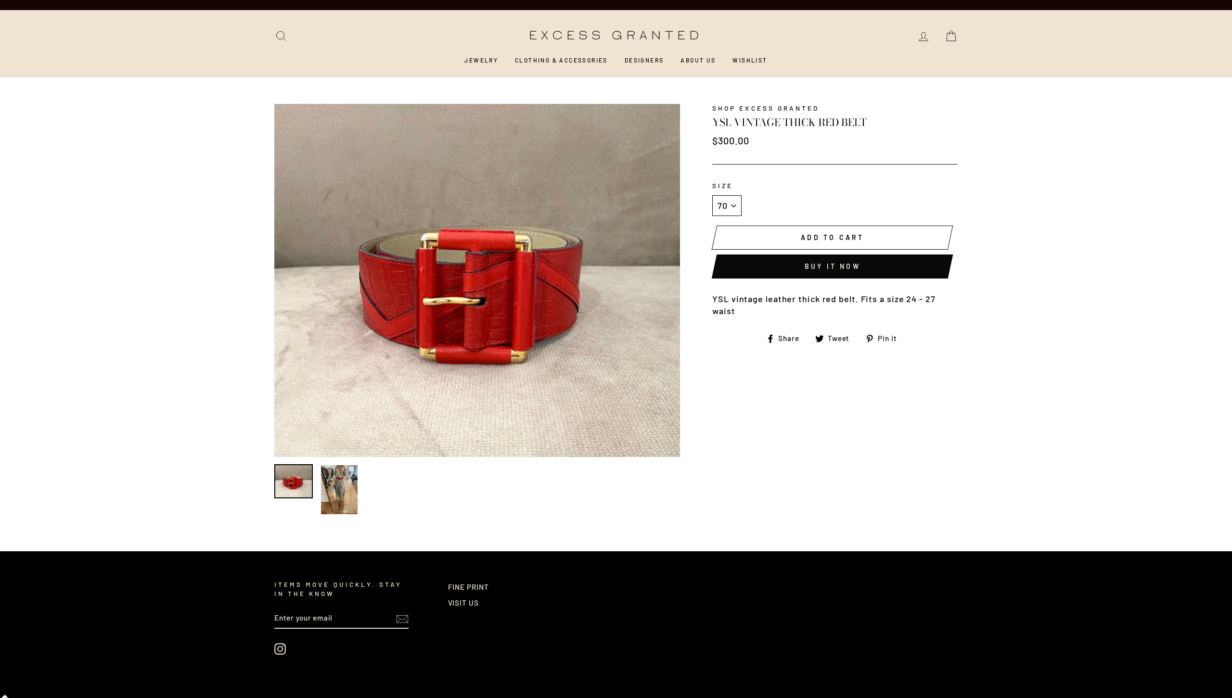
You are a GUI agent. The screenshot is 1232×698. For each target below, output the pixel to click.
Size (722, 185)
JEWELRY (481, 60)
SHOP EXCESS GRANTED (765, 108)
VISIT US (463, 602)
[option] (477, 280)
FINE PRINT (468, 587)
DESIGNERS (644, 60)
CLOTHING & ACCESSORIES (561, 60)
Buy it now (832, 266)
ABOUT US (698, 60)
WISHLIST (749, 60)
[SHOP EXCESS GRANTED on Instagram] (280, 649)
